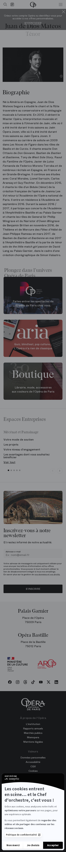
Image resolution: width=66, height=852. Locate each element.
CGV (33, 766)
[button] (8, 470)
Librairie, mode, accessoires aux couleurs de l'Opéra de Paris (33, 389)
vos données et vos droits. (47, 574)
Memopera (33, 737)
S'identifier (33, 23)
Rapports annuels (33, 728)
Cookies (33, 771)
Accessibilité (33, 762)
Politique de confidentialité (21, 835)
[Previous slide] (52, 471)
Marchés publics (33, 733)
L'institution (33, 724)
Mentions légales (33, 742)
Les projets (11, 444)
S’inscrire (33, 589)
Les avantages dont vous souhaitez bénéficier (27, 455)
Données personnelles (33, 757)
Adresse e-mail (13, 551)
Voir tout (9, 462)
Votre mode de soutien (19, 440)
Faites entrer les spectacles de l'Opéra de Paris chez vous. (33, 303)
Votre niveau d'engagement (22, 449)
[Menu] (60, 4)
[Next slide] (59, 471)
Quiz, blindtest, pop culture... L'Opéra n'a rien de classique (33, 346)
